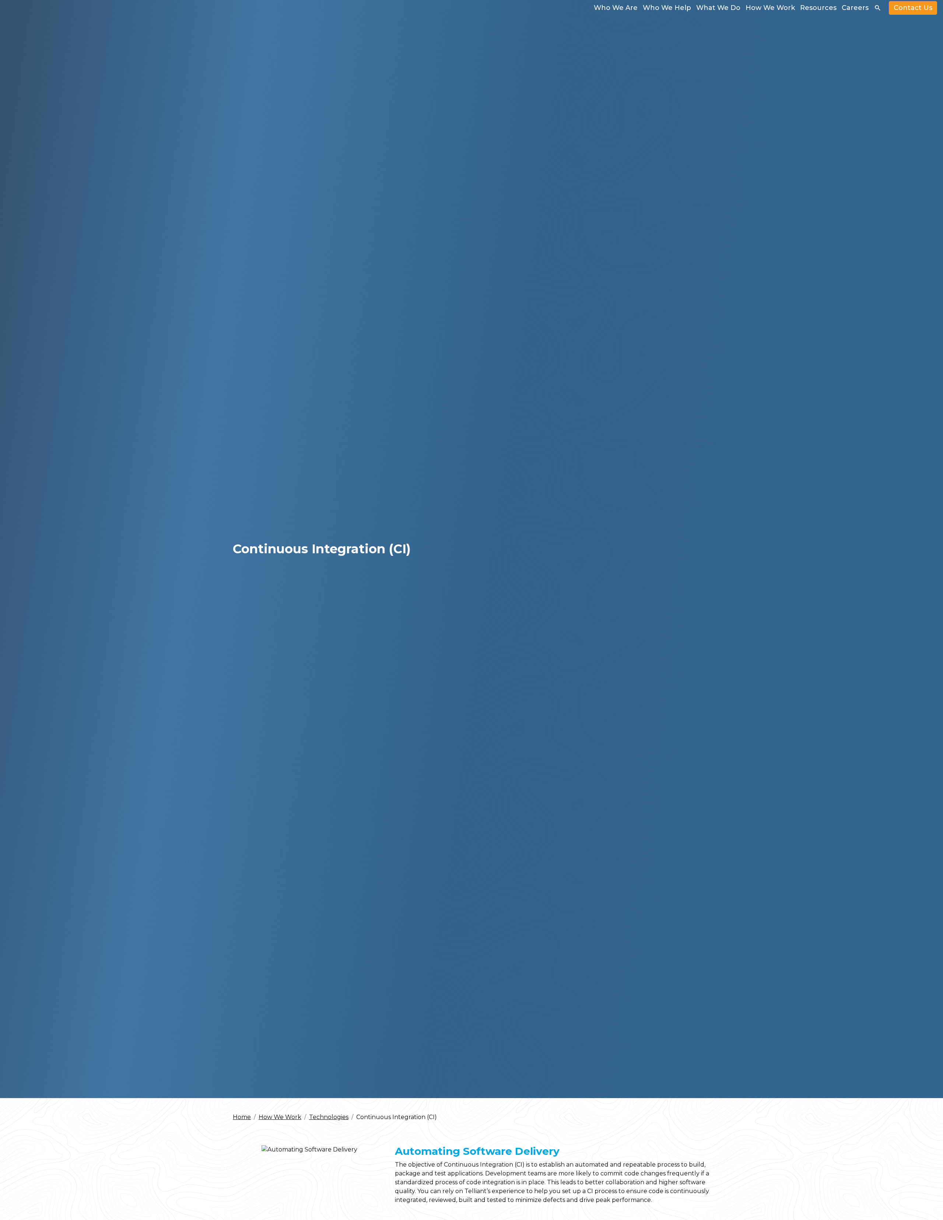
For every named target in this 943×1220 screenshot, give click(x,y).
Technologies (328, 1117)
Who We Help (667, 8)
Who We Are (616, 8)
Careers (855, 8)
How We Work (770, 8)
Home (242, 1117)
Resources (818, 8)
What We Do (718, 8)
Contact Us (913, 8)
